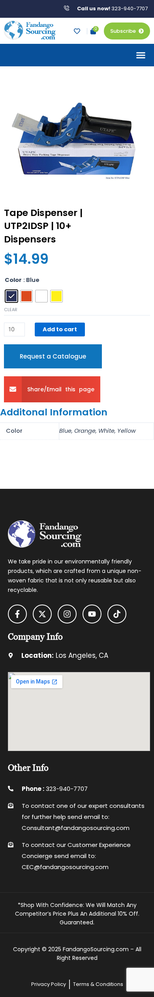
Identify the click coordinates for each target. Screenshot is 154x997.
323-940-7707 (112, 8)
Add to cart (60, 329)
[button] (140, 55)
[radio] (11, 296)
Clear (10, 310)
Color (13, 280)
